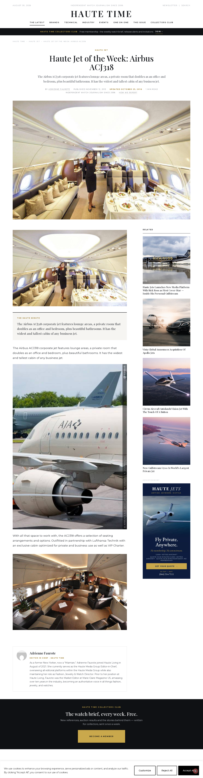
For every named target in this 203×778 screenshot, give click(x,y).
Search (185, 5)
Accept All (188, 770)
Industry (88, 22)
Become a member (101, 736)
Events (104, 22)
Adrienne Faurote (59, 89)
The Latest (37, 22)
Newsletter (170, 5)
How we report (128, 93)
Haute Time (19, 41)
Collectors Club (162, 22)
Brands (54, 22)
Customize (145, 770)
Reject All (166, 770)
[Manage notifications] (195, 771)
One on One (120, 22)
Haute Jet (34, 41)
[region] (101, 769)
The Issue (139, 22)
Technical (71, 22)
